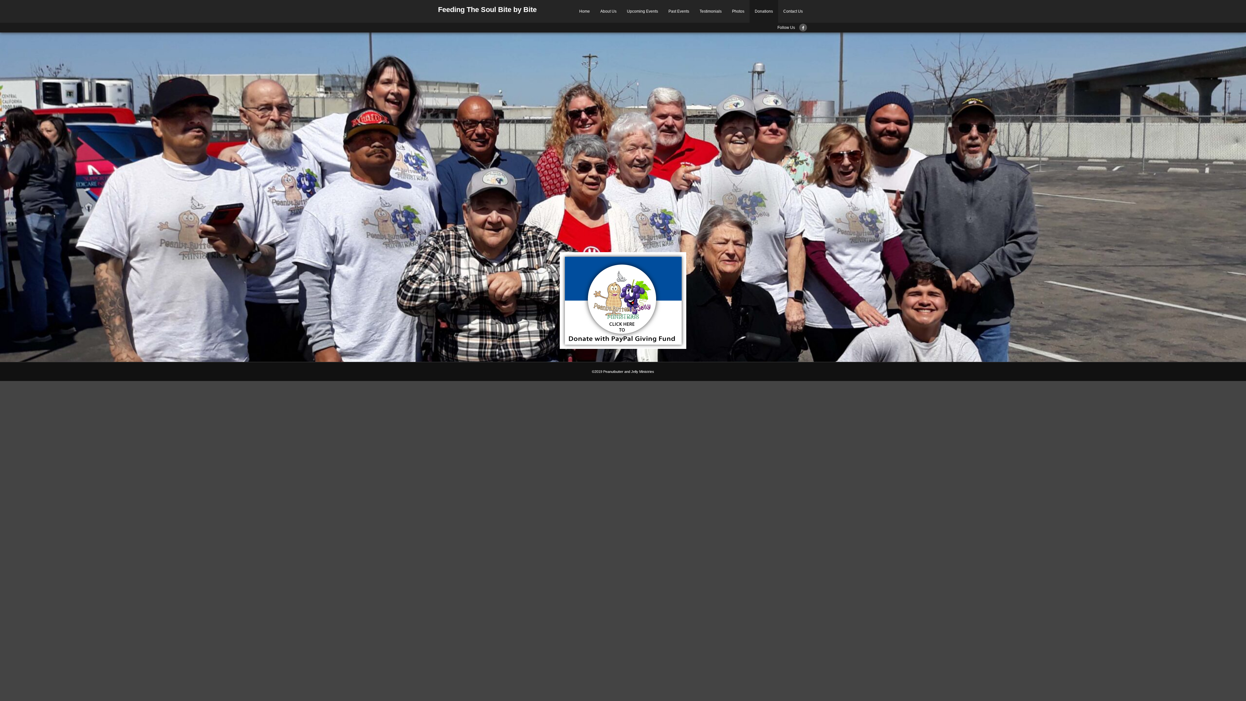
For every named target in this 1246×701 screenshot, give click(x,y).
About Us (608, 11)
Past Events (678, 11)
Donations (764, 11)
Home (584, 11)
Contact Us (793, 11)
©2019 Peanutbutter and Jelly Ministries (623, 372)
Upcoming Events (642, 11)
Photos (738, 11)
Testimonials (711, 11)
